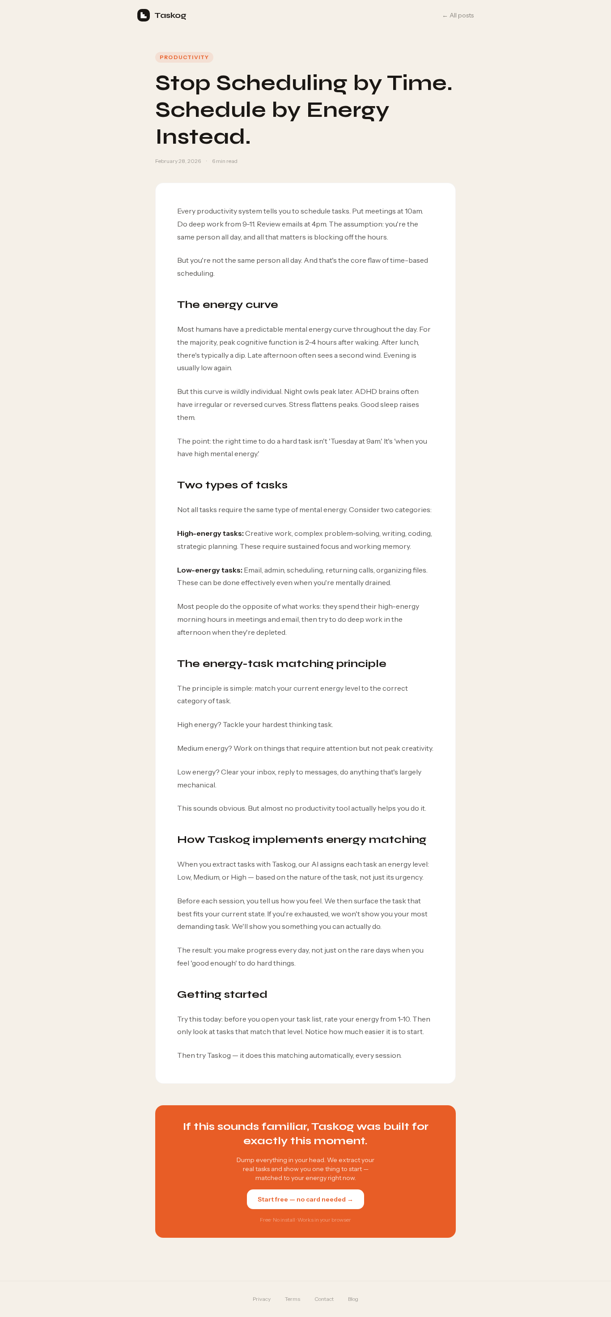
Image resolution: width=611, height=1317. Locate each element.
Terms (292, 1299)
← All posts (458, 15)
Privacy (262, 1299)
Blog (353, 1299)
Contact (324, 1299)
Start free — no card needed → (305, 1199)
